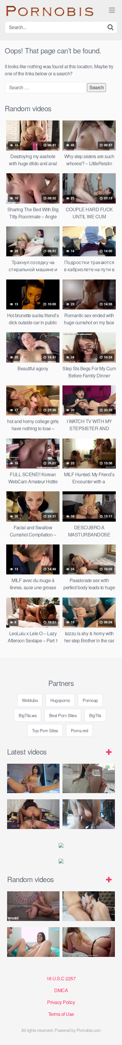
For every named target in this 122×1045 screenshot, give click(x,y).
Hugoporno (60, 700)
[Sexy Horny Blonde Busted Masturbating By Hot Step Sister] (33, 942)
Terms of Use (61, 1014)
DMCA (61, 990)
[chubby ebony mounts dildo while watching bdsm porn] (88, 814)
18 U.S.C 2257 (61, 978)
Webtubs (30, 700)
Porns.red (79, 730)
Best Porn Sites (63, 715)
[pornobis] (49, 11)
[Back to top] (111, 1032)
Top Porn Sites (45, 730)
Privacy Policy (61, 1002)
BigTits (95, 715)
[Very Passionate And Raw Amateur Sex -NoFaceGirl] (33, 906)
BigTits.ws (27, 715)
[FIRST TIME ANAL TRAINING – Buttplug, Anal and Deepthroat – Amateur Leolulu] (88, 942)
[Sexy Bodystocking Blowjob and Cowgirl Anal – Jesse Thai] (33, 814)
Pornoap (90, 700)
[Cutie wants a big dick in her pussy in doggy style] (88, 778)
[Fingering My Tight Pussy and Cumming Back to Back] (33, 778)
